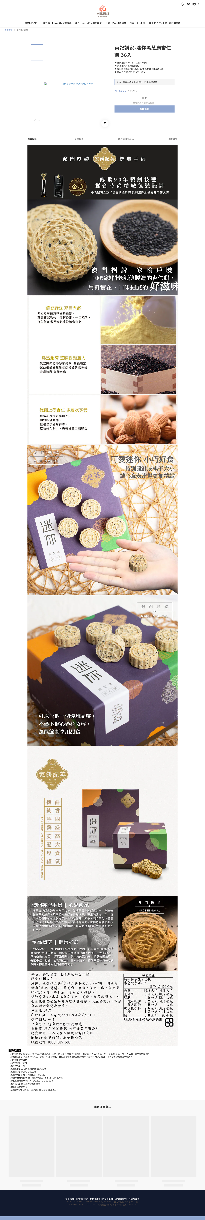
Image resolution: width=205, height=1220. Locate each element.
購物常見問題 (82, 1199)
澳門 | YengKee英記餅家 (88, 23)
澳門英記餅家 (22, 30)
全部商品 (9, 30)
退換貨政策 (95, 1199)
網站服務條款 (121, 1199)
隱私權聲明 (107, 1199)
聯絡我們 (144, 109)
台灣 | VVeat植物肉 (115, 23)
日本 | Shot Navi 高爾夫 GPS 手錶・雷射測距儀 (155, 23)
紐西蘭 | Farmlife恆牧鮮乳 (57, 23)
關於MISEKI (31, 23)
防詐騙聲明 (134, 1199)
